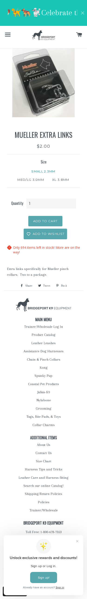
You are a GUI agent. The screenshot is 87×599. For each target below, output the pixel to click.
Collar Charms (43, 425)
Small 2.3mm (43, 171)
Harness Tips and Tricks (43, 469)
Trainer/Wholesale (43, 510)
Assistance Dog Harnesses (43, 351)
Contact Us (43, 453)
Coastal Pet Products (43, 384)
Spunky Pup (43, 376)
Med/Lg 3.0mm (30, 179)
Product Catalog (43, 335)
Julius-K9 (43, 392)
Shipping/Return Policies (43, 494)
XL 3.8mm (60, 179)
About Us (43, 445)
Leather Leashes (43, 343)
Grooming (43, 408)
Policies (43, 502)
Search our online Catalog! (43, 486)
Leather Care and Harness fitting (43, 478)
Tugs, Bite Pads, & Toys (43, 417)
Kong (44, 368)
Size (43, 162)
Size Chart (43, 461)
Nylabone (43, 400)
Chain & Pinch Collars (43, 359)
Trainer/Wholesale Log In (43, 327)
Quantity (17, 203)
